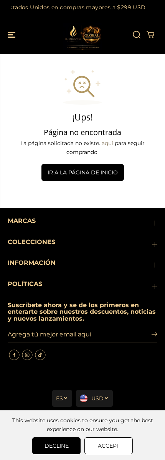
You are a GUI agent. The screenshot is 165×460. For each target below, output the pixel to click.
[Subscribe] (154, 335)
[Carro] (150, 35)
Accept (108, 445)
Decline (57, 445)
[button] (12, 34)
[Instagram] (27, 354)
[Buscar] (137, 35)
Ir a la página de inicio (83, 172)
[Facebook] (14, 354)
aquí (107, 143)
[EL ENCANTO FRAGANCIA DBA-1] (82, 34)
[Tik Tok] (40, 354)
